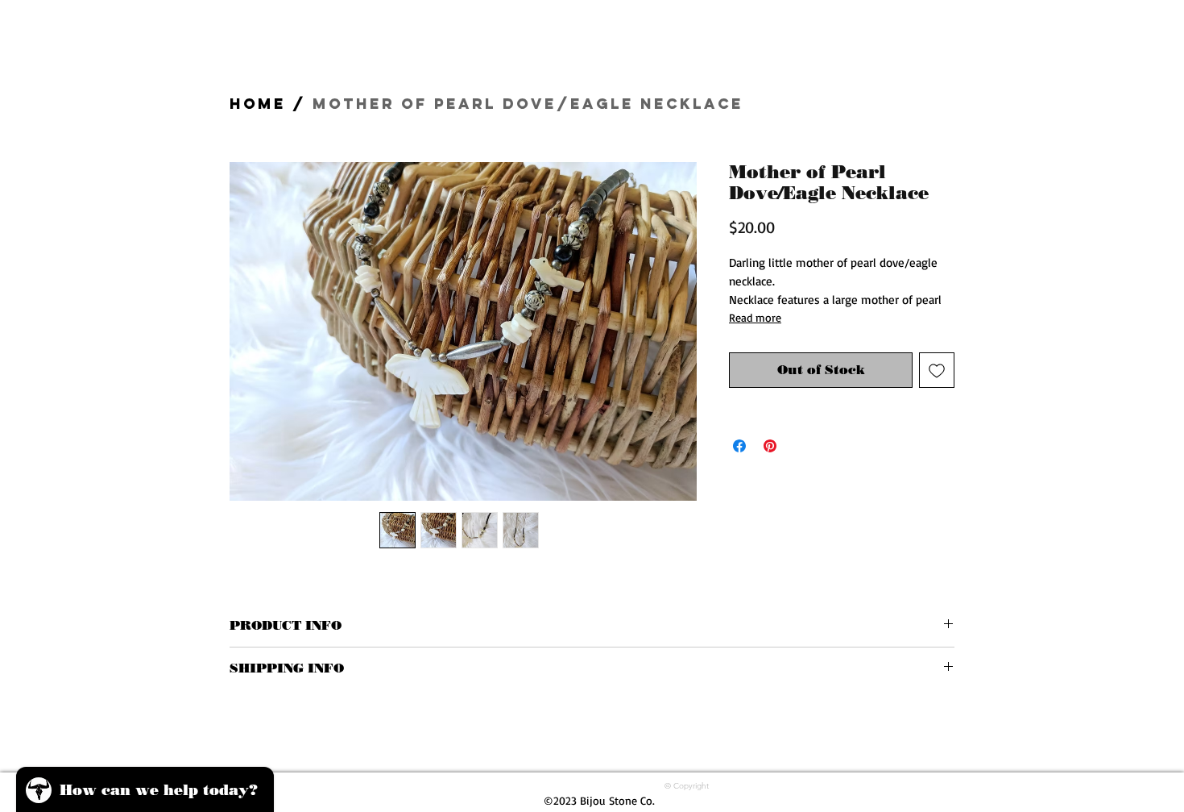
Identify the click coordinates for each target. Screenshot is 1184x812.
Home (258, 103)
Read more (755, 317)
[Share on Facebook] (739, 446)
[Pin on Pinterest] (770, 446)
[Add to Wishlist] (936, 370)
